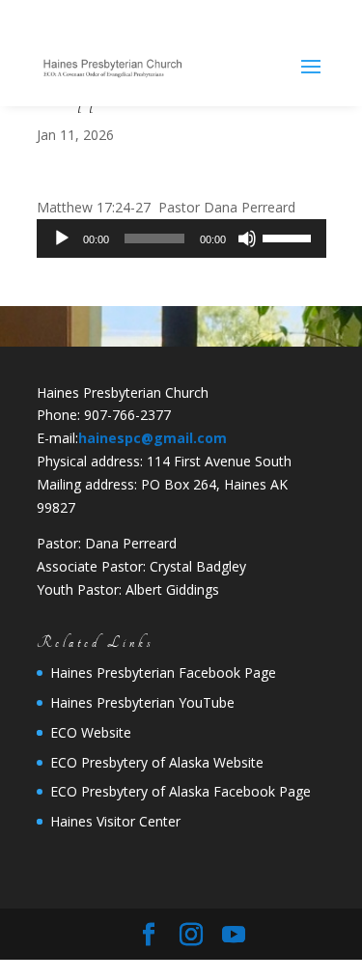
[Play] (61, 238)
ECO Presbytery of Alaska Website (157, 762)
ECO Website (90, 732)
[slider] (290, 236)
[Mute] (247, 238)
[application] (181, 238)
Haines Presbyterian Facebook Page (163, 672)
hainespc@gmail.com (152, 438)
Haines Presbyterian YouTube (142, 702)
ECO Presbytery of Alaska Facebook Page (180, 791)
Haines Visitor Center (115, 821)
